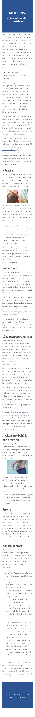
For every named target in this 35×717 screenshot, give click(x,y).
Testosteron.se (21, 412)
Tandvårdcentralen (9, 150)
